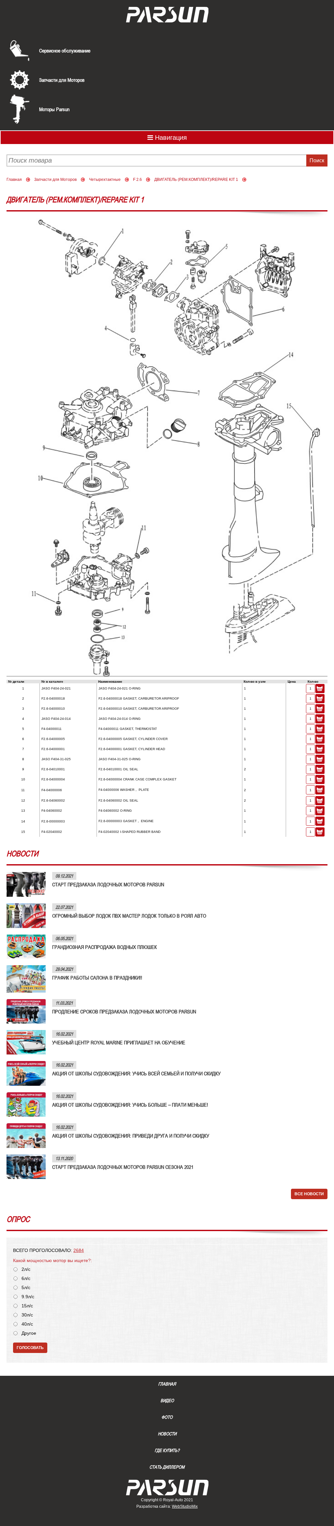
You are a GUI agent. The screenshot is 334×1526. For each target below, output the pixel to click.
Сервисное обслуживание (64, 50)
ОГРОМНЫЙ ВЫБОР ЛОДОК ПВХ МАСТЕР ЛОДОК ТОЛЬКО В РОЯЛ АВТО (129, 916)
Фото (167, 1417)
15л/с (27, 1305)
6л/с (26, 1278)
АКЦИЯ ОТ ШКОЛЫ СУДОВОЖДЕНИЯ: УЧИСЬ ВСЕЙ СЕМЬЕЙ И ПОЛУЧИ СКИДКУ (136, 1073)
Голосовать (30, 1347)
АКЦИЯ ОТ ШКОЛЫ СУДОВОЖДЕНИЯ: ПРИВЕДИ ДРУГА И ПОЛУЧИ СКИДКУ (130, 1136)
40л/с (27, 1324)
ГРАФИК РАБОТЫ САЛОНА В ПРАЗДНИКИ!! (97, 978)
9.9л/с (28, 1296)
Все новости (309, 1194)
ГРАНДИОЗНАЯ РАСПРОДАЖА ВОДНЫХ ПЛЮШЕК (104, 947)
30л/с (27, 1315)
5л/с (26, 1287)
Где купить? (167, 1450)
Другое (29, 1333)
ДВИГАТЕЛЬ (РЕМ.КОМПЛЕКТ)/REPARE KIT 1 (196, 179)
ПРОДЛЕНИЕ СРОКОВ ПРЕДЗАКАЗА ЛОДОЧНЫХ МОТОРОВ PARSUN (124, 1011)
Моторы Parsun (54, 109)
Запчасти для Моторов (61, 80)
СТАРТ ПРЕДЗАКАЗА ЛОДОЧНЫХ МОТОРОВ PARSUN (108, 884)
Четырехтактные (105, 179)
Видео (167, 1400)
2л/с (26, 1269)
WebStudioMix (185, 1506)
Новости (167, 1433)
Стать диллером (167, 1467)
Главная (14, 179)
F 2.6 (137, 179)
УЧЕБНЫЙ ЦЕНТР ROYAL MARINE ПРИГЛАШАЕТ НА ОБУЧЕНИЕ (118, 1042)
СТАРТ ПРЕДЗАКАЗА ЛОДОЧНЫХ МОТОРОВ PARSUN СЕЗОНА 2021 (122, 1167)
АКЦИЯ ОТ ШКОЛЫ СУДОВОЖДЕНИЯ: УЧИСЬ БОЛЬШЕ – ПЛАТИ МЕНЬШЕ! (130, 1105)
